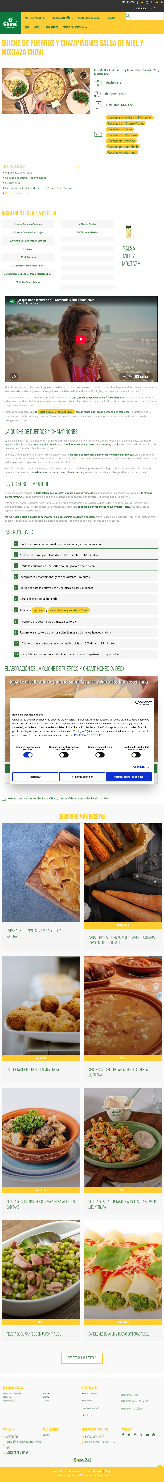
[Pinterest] (153, 1434)
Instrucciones (12, 182)
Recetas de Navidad (121, 140)
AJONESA (46, 1397)
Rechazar (35, 776)
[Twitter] (142, 2)
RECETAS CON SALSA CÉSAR (131, 1409)
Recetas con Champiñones (126, 123)
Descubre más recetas (17, 193)
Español (141, 8)
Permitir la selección (82, 776)
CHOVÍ (98, 70)
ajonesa (38, 610)
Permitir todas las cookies (128, 776)
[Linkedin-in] (152, 2)
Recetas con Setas (120, 129)
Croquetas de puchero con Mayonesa (32, 1070)
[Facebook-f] (137, 2)
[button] (78, 166)
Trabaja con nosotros (73, 27)
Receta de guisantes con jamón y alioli (34, 1334)
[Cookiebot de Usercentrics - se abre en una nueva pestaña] (138, 702)
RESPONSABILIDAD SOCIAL (89, 18)
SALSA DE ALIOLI (9, 1401)
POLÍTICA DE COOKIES (88, 735)
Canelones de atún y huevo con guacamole (119, 1334)
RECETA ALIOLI (87, 1401)
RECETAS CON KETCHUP (129, 1395)
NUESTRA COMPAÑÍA (61, 18)
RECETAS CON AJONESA (90, 1408)
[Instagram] (147, 2)
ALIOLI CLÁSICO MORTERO (12, 1393)
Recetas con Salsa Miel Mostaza (130, 117)
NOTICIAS (38, 27)
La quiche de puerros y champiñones (25, 177)
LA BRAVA (7, 1397)
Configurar (139, 766)
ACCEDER (46, 1435)
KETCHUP (46, 1401)
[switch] (64, 754)
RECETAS (111, 18)
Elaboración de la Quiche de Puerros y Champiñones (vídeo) (38, 188)
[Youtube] (156, 2)
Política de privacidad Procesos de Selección (82, 1475)
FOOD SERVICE (52, 27)
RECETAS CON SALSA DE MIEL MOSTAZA (135, 1401)
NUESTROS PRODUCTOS (35, 18)
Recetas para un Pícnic (123, 146)
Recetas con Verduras (122, 135)
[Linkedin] (141, 1434)
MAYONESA (47, 1393)
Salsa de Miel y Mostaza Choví (56, 411)
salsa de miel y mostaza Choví (69, 610)
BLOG (27, 27)
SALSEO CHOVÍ (87, 1415)
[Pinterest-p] (161, 2)
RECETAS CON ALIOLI (89, 1393)
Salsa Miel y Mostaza (131, 257)
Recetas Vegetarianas (122, 152)
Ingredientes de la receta (18, 172)
